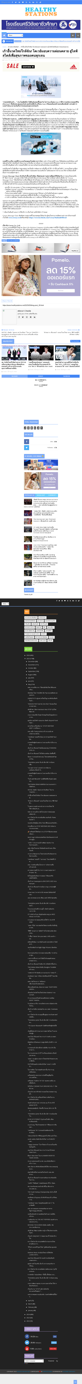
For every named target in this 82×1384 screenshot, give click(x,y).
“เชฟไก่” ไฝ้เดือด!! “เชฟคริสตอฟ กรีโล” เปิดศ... (42, 1183)
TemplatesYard (47, 1371)
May (29, 684)
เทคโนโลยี (40, 630)
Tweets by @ (28, 594)
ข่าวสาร (40, 621)
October (31, 668)
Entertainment (34, 347)
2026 (28, 655)
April (29, 1301)
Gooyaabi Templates (69, 1371)
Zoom (52, 637)
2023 (28, 1318)
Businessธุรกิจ (50, 621)
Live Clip (43, 640)
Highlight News (41, 495)
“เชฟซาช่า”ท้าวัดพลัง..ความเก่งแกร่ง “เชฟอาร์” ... (43, 973)
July (29, 678)
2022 (28, 1321)
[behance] (33, 2)
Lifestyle (42, 617)
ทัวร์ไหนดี (44, 624)
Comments (52, 495)
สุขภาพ (38, 627)
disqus (40, 376)
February (31, 1307)
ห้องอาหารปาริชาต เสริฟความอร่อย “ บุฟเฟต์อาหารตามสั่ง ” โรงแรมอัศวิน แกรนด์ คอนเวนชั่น (46, 564)
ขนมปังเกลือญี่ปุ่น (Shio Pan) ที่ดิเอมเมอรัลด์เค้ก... (43, 823)
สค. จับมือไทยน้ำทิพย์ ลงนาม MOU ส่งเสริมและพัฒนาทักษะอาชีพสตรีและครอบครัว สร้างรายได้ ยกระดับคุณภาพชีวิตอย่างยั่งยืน (14, 365)
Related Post (8, 341)
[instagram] (36, 2)
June (29, 681)
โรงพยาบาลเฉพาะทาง (32, 634)
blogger (15, 376)
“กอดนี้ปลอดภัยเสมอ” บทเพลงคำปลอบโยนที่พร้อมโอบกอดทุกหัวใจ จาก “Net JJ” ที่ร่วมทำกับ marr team (40, 364)
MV (44, 627)
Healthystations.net (23, 1371)
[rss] (29, 2)
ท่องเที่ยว (51, 627)
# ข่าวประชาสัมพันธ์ (13, 240)
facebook (66, 376)
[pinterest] (19, 2)
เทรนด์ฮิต (49, 630)
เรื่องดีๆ (27, 624)
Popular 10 (29, 495)
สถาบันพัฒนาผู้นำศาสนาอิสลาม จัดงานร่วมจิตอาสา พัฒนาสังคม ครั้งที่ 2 (45, 582)
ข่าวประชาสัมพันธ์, (23, 60)
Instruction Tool (31, 640)
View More (76, 341)
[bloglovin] (22, 2)
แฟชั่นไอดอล (29, 637)
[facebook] (12, 2)
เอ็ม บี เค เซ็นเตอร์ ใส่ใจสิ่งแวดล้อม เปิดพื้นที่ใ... (42, 753)
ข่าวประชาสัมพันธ (41, 637)
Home (4, 47)
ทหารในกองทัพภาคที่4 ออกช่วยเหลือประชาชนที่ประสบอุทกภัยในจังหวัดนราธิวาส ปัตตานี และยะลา (45, 556)
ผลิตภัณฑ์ (35, 624)
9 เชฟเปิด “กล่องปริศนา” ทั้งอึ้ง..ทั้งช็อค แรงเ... (41, 1275)
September (32, 671)
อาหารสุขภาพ (29, 630)
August (30, 675)
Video (44, 634)
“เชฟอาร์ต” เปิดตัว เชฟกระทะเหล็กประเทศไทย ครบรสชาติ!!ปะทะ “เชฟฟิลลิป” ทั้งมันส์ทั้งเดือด (45, 513)
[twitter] (15, 2)
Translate (31, 1363)
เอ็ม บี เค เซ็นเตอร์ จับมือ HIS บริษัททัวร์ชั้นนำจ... (42, 964)
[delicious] (40, 2)
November (31, 665)
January (30, 1310)
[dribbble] (26, 2)
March (30, 1304)
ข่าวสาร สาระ (29, 627)
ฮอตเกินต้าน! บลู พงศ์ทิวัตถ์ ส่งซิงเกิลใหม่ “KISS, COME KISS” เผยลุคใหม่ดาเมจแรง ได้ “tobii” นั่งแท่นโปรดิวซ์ (67, 364)
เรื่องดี (50, 640)
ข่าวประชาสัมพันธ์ (13, 47)
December (31, 661)
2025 (28, 659)
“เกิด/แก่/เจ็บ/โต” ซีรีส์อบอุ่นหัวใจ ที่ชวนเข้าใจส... (43, 1136)
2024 (28, 1314)
